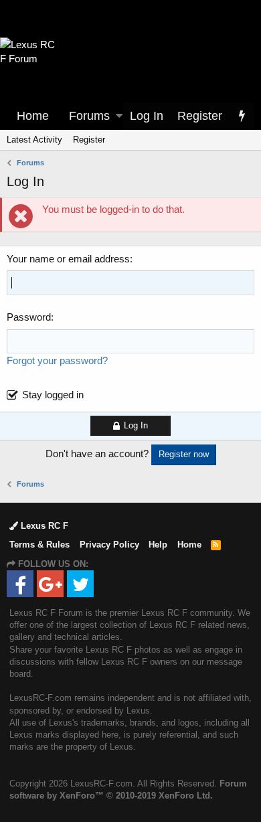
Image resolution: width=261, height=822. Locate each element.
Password (29, 317)
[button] (119, 116)
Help (158, 545)
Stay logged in (53, 394)
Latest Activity (34, 140)
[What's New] (241, 116)
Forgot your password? (57, 360)
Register (89, 140)
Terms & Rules (39, 545)
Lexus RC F (43, 526)
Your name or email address (68, 258)
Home (33, 115)
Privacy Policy (109, 545)
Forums (89, 115)
